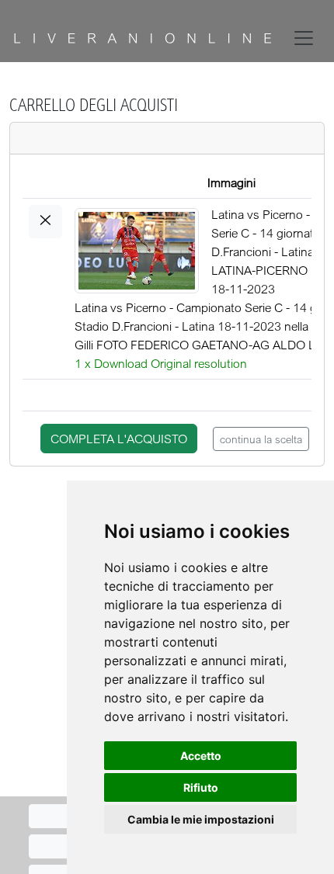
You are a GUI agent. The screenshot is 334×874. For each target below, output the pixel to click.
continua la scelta (261, 439)
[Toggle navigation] (307, 38)
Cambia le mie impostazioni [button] (200, 819)
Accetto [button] (200, 755)
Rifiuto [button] (200, 787)
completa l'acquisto (118, 438)
